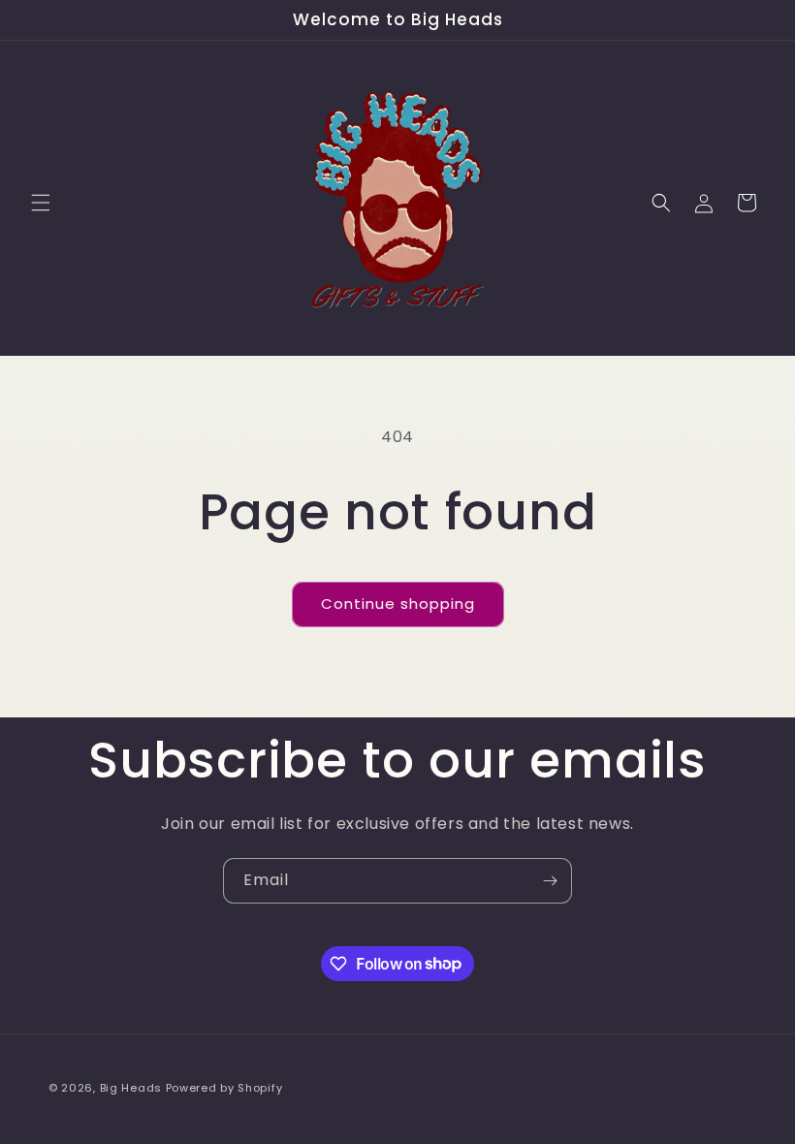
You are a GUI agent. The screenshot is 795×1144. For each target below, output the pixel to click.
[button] (40, 202)
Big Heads (131, 1088)
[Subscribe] (549, 881)
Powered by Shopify (224, 1088)
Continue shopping (398, 603)
